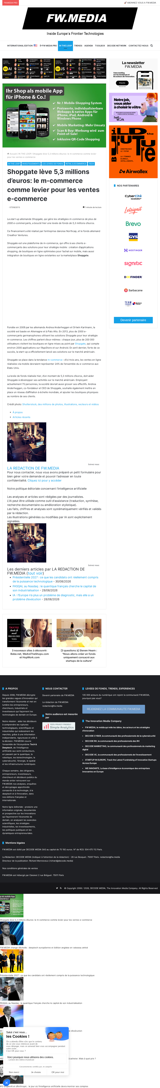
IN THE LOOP (65, 45)
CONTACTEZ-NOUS (138, 45)
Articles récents (21, 417)
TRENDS (78, 45)
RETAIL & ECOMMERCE (76, 164)
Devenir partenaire (133, 320)
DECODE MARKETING (95, 746)
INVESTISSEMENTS (31, 164)
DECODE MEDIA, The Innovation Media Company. (114, 888)
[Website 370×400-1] (133, 177)
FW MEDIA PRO (49, 45)
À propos (18, 412)
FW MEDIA (90, 727)
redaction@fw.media (52, 706)
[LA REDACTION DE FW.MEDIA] (26, 460)
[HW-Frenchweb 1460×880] (133, 121)
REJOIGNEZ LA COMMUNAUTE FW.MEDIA (113, 709)
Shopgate (80, 343)
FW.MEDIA (21, 695)
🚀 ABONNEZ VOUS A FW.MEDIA (140, 2)
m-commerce (55, 359)
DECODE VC (91, 754)
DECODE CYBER (93, 736)
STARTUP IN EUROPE (95, 760)
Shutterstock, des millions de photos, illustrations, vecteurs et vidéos (60, 404)
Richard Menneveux (39, 860)
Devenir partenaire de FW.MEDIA (58, 695)
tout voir (35, 573)
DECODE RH (91, 741)
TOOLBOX (100, 45)
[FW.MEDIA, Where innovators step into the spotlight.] (80, 23)
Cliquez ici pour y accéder (45, 480)
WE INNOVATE (92, 768)
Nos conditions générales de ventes (20, 868)
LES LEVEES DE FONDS (52, 164)
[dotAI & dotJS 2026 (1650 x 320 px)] (54, 68)
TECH (91, 164)
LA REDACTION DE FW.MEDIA (33, 468)
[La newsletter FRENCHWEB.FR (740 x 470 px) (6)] (133, 88)
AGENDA (88, 45)
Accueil (13, 153)
